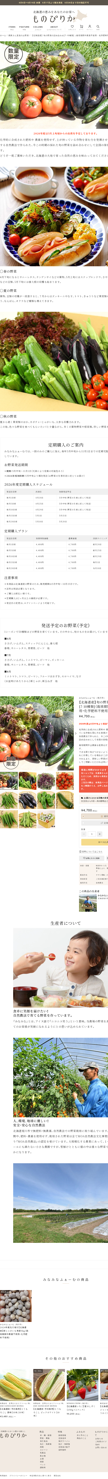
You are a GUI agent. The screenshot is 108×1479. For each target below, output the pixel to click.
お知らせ (99, 1438)
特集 (60, 1431)
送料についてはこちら (92, 851)
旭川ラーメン (64, 1441)
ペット (43, 1464)
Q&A (97, 1444)
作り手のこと (83, 1435)
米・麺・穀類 (46, 1435)
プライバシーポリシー (18, 1475)
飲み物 (43, 1455)
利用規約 (3, 1475)
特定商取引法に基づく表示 (40, 1475)
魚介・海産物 (46, 1444)
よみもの (80, 1431)
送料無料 (62, 1449)
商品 (42, 1431)
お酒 (42, 1458)
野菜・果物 (45, 1438)
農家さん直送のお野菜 (18, 35)
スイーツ (44, 1449)
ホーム (3, 35)
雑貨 (42, 1461)
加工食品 (44, 1441)
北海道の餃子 (64, 1447)
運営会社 (57, 1475)
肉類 (42, 1447)
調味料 (43, 1467)
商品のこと (82, 1438)
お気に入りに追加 (93, 858)
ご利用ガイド (101, 1441)
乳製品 (43, 1452)
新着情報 (62, 1435)
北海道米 (62, 1438)
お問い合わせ (101, 1447)
